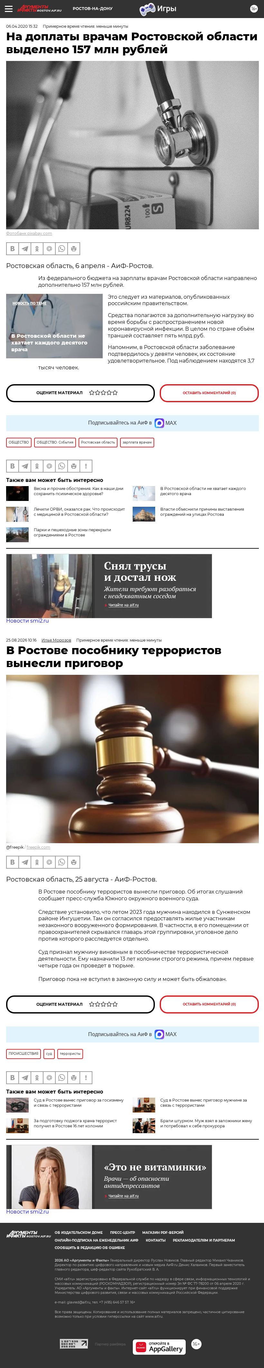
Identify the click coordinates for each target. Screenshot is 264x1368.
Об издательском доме (79, 1233)
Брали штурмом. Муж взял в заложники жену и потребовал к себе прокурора (206, 1123)
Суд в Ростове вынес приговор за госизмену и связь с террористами (79, 1103)
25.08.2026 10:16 (21, 640)
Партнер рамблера (110, 1344)
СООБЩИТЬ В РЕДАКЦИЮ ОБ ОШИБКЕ (90, 1248)
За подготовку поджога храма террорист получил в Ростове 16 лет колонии (75, 1123)
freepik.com (38, 847)
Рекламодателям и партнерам (204, 1240)
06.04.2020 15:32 (22, 26)
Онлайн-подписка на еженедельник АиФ (96, 1240)
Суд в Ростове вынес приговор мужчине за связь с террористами (203, 1103)
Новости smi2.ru (27, 621)
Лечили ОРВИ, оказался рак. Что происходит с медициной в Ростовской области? (79, 512)
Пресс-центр (122, 1233)
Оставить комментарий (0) (209, 393)
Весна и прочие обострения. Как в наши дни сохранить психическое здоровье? (78, 491)
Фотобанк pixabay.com (29, 233)
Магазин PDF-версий (163, 1233)
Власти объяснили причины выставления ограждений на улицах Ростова (202, 512)
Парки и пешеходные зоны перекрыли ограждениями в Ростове (72, 532)
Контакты (155, 1240)
